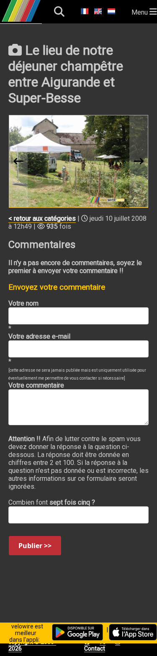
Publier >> (34, 545)
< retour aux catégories (42, 218)
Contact (94, 648)
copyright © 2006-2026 (32, 645)
